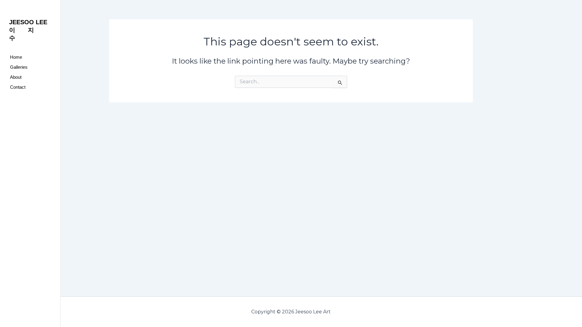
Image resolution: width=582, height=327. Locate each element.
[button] (30, 67)
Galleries (19, 67)
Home (16, 57)
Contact (17, 87)
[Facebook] (13, 112)
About (16, 77)
